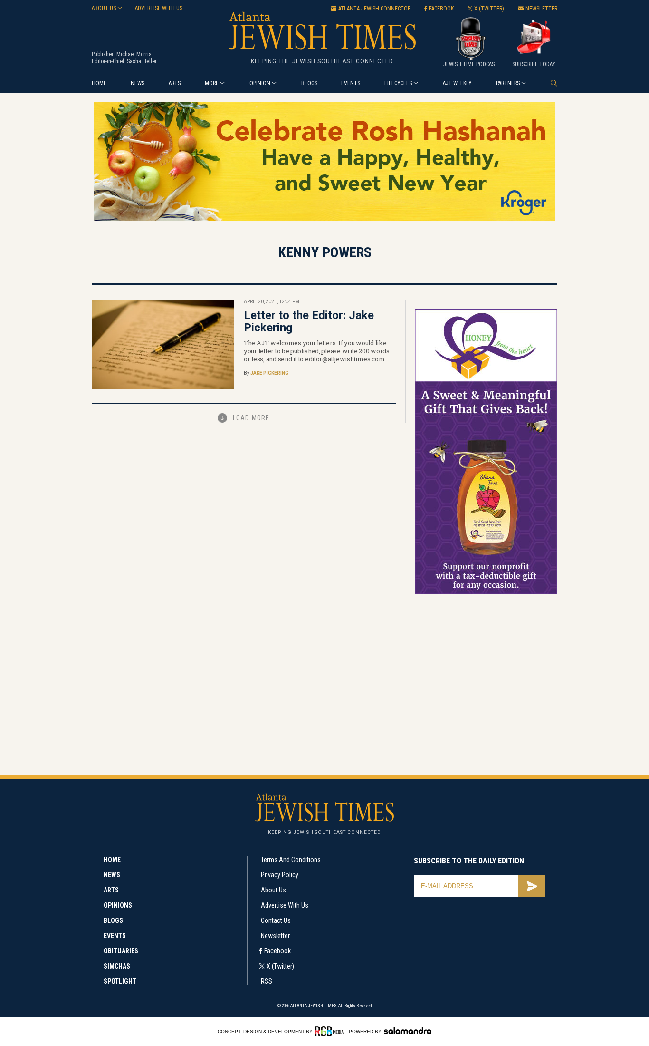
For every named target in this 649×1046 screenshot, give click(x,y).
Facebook (277, 951)
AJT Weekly (457, 83)
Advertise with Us (284, 905)
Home (99, 83)
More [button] (212, 83)
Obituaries (121, 951)
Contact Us (276, 920)
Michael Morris (134, 54)
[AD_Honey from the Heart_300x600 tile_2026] (486, 593)
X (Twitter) (280, 966)
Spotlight (120, 981)
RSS (266, 981)
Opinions (118, 905)
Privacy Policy (279, 875)
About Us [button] (104, 8)
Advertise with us (158, 8)
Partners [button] (508, 83)
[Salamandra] (407, 1030)
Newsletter (275, 935)
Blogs (309, 83)
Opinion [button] (259, 83)
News (137, 83)
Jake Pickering (269, 373)
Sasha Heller (142, 61)
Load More (251, 418)
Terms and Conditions (291, 859)
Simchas (117, 966)
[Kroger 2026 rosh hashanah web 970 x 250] (324, 219)
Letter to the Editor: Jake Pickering (309, 321)
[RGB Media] (331, 1031)
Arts (175, 83)
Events (350, 83)
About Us (273, 890)
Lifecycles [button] (398, 83)
